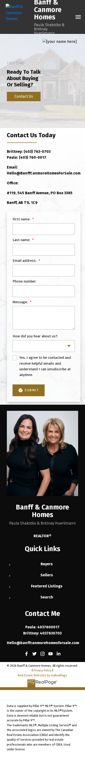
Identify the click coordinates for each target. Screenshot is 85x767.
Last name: (22, 240)
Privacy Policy (42, 670)
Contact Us (23, 96)
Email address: (25, 260)
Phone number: (24, 281)
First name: (22, 219)
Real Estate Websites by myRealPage (42, 675)
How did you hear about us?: (35, 336)
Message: (21, 302)
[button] (26, 654)
